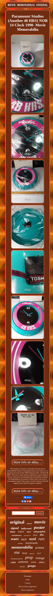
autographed (39, 531)
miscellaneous (16, 535)
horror (32, 553)
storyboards (31, 542)
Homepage (27, 576)
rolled (13, 562)
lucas (24, 553)
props (32, 566)
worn (33, 562)
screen (39, 547)
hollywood (26, 528)
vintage (40, 558)
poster (39, 527)
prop (29, 557)
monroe (29, 523)
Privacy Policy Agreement (28, 586)
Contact (27, 583)
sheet (29, 532)
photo (35, 535)
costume (20, 543)
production (27, 535)
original (17, 522)
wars (15, 539)
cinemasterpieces (17, 559)
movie (40, 521)
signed (15, 528)
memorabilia (22, 547)
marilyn (22, 567)
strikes (42, 562)
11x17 (39, 553)
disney (12, 532)
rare (41, 539)
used (32, 539)
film (42, 534)
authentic (23, 561)
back (24, 539)
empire (21, 531)
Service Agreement (27, 590)
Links (28, 580)
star (17, 552)
